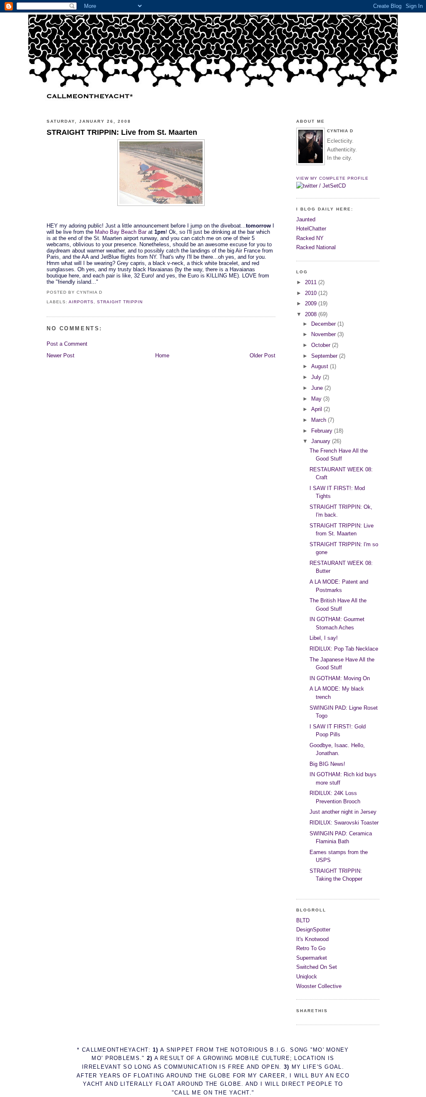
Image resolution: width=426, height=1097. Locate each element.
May (317, 399)
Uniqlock (306, 976)
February (322, 431)
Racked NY (310, 238)
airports (81, 302)
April (317, 409)
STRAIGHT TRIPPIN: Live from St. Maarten (122, 132)
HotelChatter (311, 228)
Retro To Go (310, 948)
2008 (311, 314)
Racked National (316, 247)
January (321, 441)
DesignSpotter (313, 929)
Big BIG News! (327, 764)
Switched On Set (316, 967)
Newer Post (60, 355)
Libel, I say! (324, 638)
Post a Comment (67, 344)
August (320, 366)
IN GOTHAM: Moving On (340, 678)
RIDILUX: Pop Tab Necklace (344, 649)
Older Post (262, 355)
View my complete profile (332, 178)
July (317, 377)
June (317, 388)
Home (162, 355)
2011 (311, 282)
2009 (311, 303)
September (325, 356)
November (324, 334)
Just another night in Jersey (343, 812)
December (324, 324)
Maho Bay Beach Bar (120, 232)
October (321, 345)
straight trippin (120, 302)
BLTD (303, 920)
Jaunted (305, 219)
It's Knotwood (312, 939)
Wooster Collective (319, 986)
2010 (311, 293)
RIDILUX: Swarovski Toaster (344, 823)
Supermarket (311, 958)
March (319, 420)
